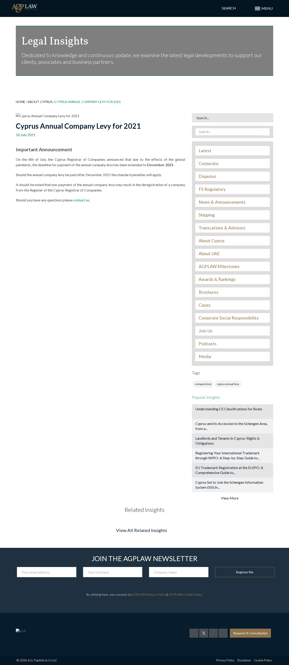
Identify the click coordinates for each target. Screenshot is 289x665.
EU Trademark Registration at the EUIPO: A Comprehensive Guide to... (229, 470)
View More (229, 498)
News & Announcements (222, 202)
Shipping (207, 214)
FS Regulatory (212, 189)
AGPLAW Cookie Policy (185, 594)
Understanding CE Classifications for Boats (228, 409)
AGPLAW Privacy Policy (148, 594)
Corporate (209, 163)
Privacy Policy (225, 660)
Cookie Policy (263, 660)
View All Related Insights (141, 530)
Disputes (207, 176)
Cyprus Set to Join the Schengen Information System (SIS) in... (229, 484)
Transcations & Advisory (222, 227)
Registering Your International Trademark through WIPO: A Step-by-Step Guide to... (227, 455)
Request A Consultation (250, 633)
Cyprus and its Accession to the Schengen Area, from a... (231, 426)
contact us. (81, 200)
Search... (202, 118)
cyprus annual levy (228, 384)
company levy (203, 384)
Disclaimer (244, 660)
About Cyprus (40, 102)
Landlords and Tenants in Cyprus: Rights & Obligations (227, 440)
